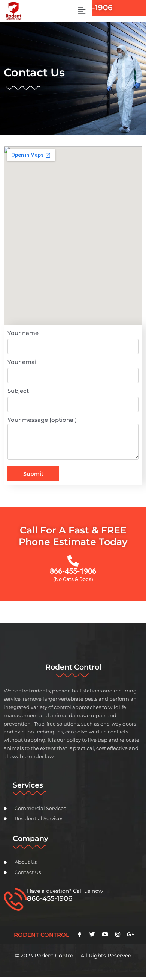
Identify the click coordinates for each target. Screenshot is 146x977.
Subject (18, 390)
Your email (22, 361)
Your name (23, 332)
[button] (81, 11)
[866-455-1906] (73, 561)
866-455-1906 (73, 571)
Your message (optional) (42, 419)
